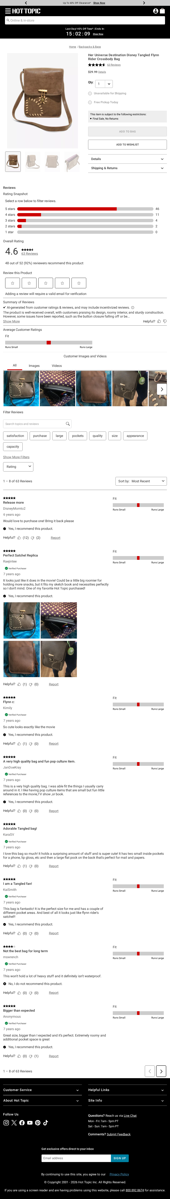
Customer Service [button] (17, 1090)
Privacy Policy (119, 1174)
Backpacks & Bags (90, 46)
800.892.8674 (135, 1190)
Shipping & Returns (104, 168)
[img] (6, 1123)
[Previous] (26, 3)
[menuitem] (162, 10)
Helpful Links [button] (98, 1090)
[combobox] (85, 20)
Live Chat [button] (130, 1116)
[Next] (144, 3)
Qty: (91, 82)
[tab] (13, 161)
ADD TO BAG (127, 131)
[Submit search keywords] (8, 20)
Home (72, 46)
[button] (7, 10)
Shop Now (97, 2)
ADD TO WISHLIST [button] (127, 144)
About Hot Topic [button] (16, 1100)
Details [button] (102, 71)
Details (96, 159)
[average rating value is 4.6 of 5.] (97, 65)
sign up (120, 1158)
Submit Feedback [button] (119, 1134)
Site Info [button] (95, 1100)
